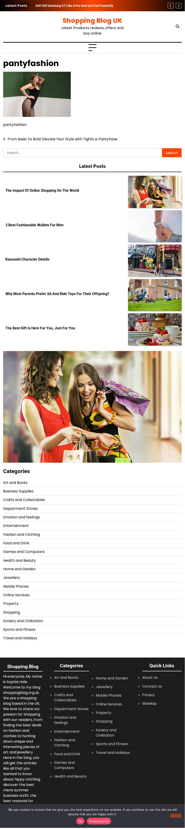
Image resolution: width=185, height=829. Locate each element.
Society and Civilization (23, 621)
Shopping (11, 612)
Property (11, 603)
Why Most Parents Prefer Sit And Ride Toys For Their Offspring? (57, 294)
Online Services (16, 595)
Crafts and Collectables (24, 499)
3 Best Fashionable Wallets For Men (34, 225)
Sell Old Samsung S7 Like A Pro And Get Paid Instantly (74, 5)
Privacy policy (99, 821)
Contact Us (152, 686)
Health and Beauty (19, 560)
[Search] (178, 27)
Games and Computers (24, 551)
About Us (150, 677)
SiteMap (149, 703)
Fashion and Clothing (21, 534)
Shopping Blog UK (92, 20)
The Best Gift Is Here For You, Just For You (40, 328)
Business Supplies (18, 491)
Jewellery (11, 577)
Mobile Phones (16, 586)
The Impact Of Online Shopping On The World (42, 191)
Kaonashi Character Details (27, 259)
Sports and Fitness (19, 629)
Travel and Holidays (20, 638)
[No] (175, 816)
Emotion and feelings (21, 517)
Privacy (148, 695)
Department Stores (20, 508)
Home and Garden (19, 569)
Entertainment (16, 525)
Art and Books (15, 482)
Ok (80, 821)
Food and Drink (16, 543)
